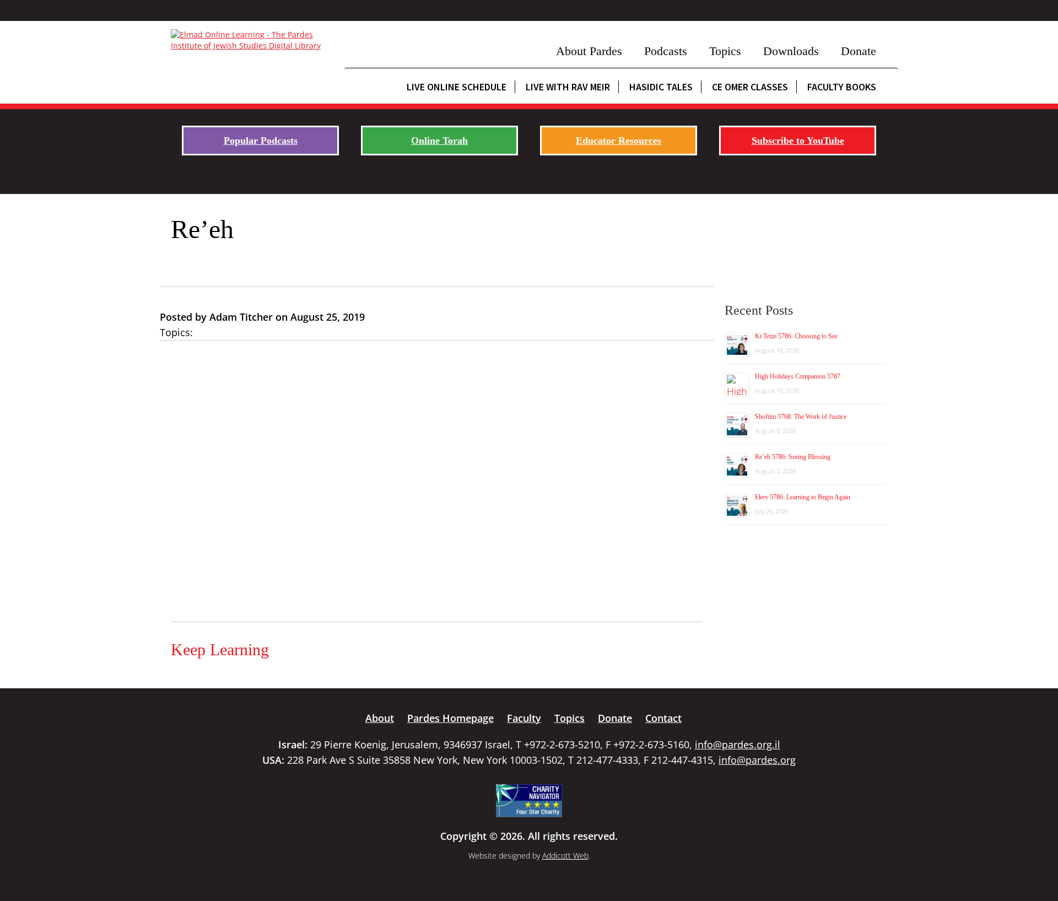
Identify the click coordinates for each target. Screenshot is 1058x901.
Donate (858, 51)
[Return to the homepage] (252, 40)
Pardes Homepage (450, 718)
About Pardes (589, 51)
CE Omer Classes (750, 86)
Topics (725, 51)
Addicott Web (565, 855)
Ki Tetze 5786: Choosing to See (796, 336)
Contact (663, 718)
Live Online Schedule (456, 86)
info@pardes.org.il (737, 744)
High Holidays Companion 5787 (797, 376)
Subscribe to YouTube (798, 140)
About (379, 718)
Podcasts (665, 51)
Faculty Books (841, 86)
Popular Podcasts (261, 140)
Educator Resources (618, 140)
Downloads (791, 51)
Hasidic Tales (661, 86)
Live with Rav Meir (568, 86)
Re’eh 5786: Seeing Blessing (792, 457)
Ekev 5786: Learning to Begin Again (802, 497)
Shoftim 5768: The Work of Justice (800, 416)
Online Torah (439, 140)
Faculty (524, 718)
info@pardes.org (757, 760)
